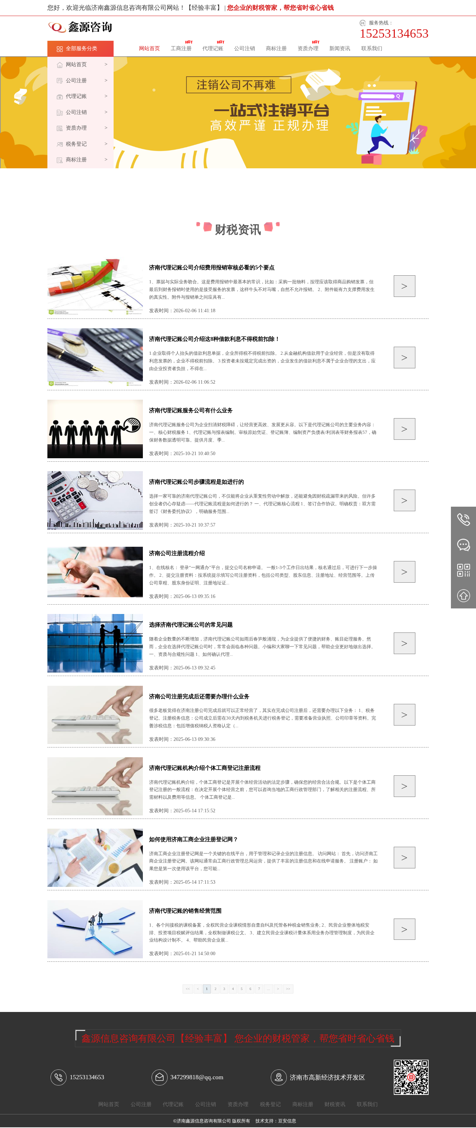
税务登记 (270, 1104)
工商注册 (181, 48)
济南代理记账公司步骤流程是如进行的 (196, 481)
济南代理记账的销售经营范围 (185, 910)
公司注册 (141, 1104)
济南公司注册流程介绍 (177, 553)
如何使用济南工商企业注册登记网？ (193, 839)
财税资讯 (334, 1104)
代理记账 (212, 48)
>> (288, 989)
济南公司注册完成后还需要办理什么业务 (199, 696)
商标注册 (276, 48)
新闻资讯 (339, 48)
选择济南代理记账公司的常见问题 (191, 624)
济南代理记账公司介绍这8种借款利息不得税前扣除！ (214, 339)
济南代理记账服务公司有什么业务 (191, 410)
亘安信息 (287, 1121)
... (268, 989)
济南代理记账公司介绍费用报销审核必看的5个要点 (212, 267)
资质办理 (308, 48)
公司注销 (244, 48)
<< (188, 989)
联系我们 (371, 48)
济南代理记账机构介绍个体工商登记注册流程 (205, 768)
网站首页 (149, 48)
